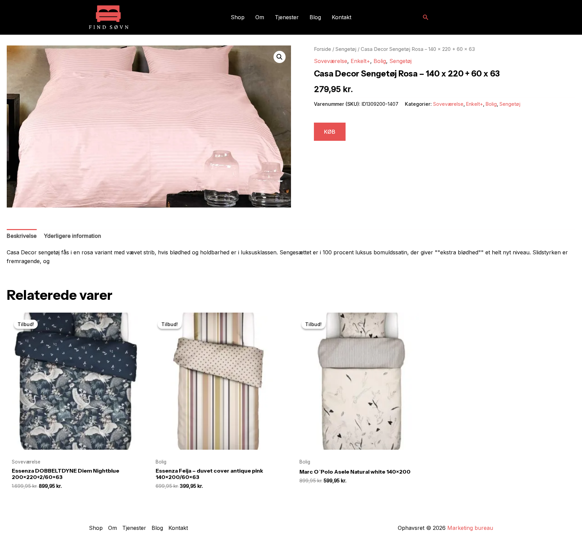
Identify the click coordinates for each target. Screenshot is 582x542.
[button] (426, 17)
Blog (315, 17)
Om (259, 17)
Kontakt (341, 17)
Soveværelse (330, 61)
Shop (238, 17)
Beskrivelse (22, 235)
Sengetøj (345, 49)
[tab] (22, 236)
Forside (322, 49)
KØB (329, 131)
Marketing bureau (470, 527)
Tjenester (287, 17)
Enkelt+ (360, 61)
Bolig (380, 61)
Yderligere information (72, 235)
